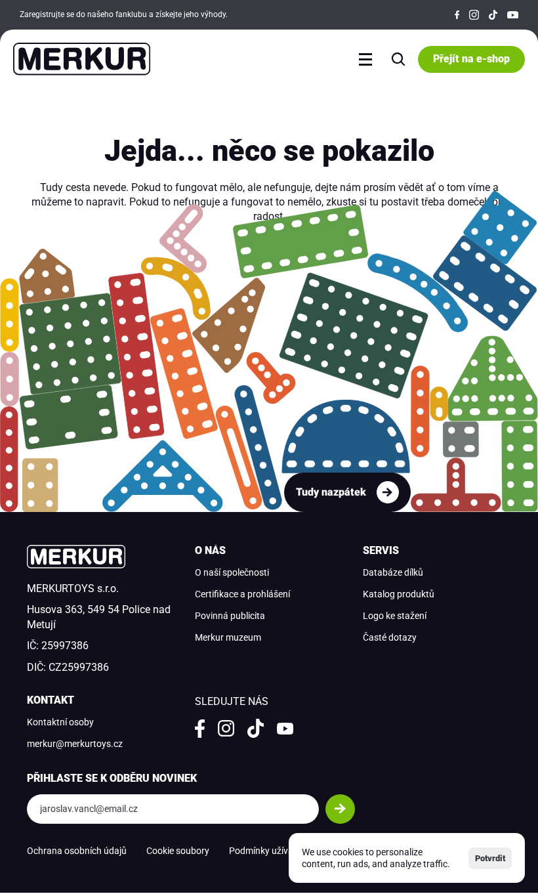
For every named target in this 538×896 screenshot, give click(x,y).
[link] (347, 492)
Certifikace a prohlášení (242, 594)
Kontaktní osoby (60, 722)
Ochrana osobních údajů (77, 850)
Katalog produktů (398, 594)
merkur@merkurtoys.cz (75, 743)
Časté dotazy (390, 637)
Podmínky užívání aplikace (282, 850)
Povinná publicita (230, 615)
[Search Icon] (398, 59)
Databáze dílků (393, 572)
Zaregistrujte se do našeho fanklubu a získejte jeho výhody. (124, 14)
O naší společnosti (232, 572)
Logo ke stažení (394, 615)
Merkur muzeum (228, 637)
